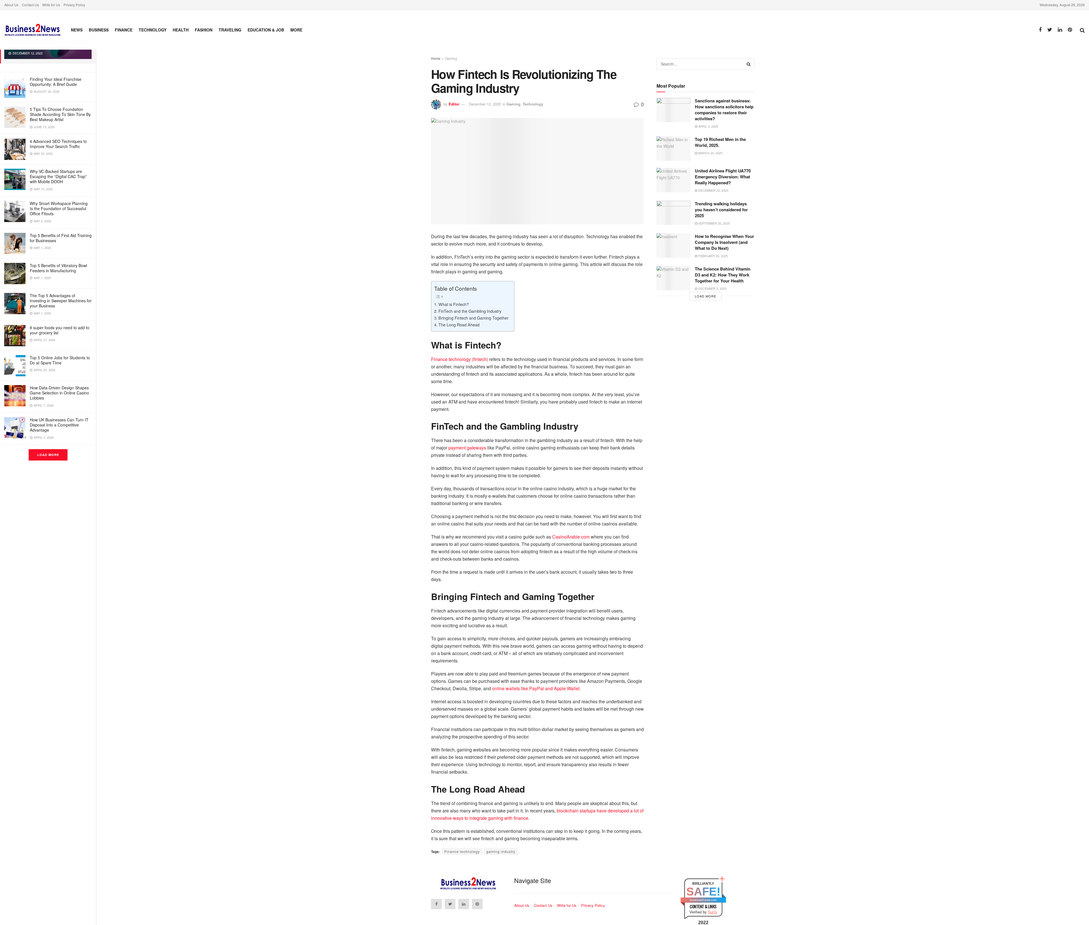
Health (181, 30)
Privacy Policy (74, 4)
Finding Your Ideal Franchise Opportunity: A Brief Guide (55, 81)
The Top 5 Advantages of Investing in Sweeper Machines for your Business (61, 301)
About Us (11, 4)
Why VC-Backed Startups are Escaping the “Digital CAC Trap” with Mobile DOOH (58, 176)
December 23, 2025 (712, 190)
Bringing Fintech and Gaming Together (473, 318)
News (77, 30)
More (296, 30)
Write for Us (51, 4)
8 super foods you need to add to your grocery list (59, 330)
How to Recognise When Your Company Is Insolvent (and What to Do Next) (724, 242)
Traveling (230, 30)
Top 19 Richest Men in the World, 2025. (720, 142)
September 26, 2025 (713, 223)
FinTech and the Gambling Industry (469, 311)
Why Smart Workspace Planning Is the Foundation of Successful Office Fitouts (59, 208)
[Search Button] (748, 63)
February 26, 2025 (712, 256)
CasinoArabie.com (571, 536)
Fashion (203, 30)
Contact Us (30, 4)
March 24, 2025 (709, 153)
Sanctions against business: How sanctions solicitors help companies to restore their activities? (724, 110)
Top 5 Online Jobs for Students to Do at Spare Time (60, 360)
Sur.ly (712, 912)
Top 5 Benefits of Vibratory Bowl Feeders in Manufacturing (58, 268)
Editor (454, 104)
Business (99, 30)
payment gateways (467, 447)
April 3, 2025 (707, 126)
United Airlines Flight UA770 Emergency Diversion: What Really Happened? (723, 177)
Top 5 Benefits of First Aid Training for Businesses (61, 238)
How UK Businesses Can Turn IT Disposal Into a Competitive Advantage (59, 425)
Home (435, 58)
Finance (123, 30)
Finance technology (462, 851)
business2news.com (703, 899)
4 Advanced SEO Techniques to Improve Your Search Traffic (58, 143)
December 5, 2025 (712, 288)
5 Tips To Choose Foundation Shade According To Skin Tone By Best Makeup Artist (60, 114)
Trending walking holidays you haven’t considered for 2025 (721, 209)
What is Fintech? (453, 304)
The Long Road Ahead (459, 325)
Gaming (451, 58)
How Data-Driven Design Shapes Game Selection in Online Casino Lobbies (59, 393)
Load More (48, 455)
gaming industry (500, 851)
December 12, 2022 (485, 104)
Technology (152, 30)
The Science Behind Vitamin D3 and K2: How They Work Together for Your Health (722, 275)
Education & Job (266, 30)
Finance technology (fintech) (459, 359)
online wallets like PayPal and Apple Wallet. (536, 688)
